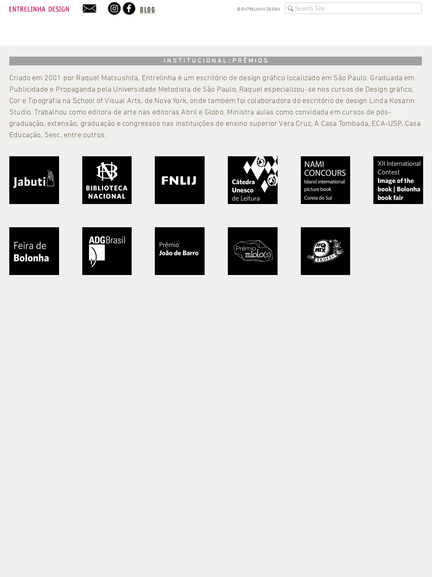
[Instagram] (114, 8)
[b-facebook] (129, 8)
